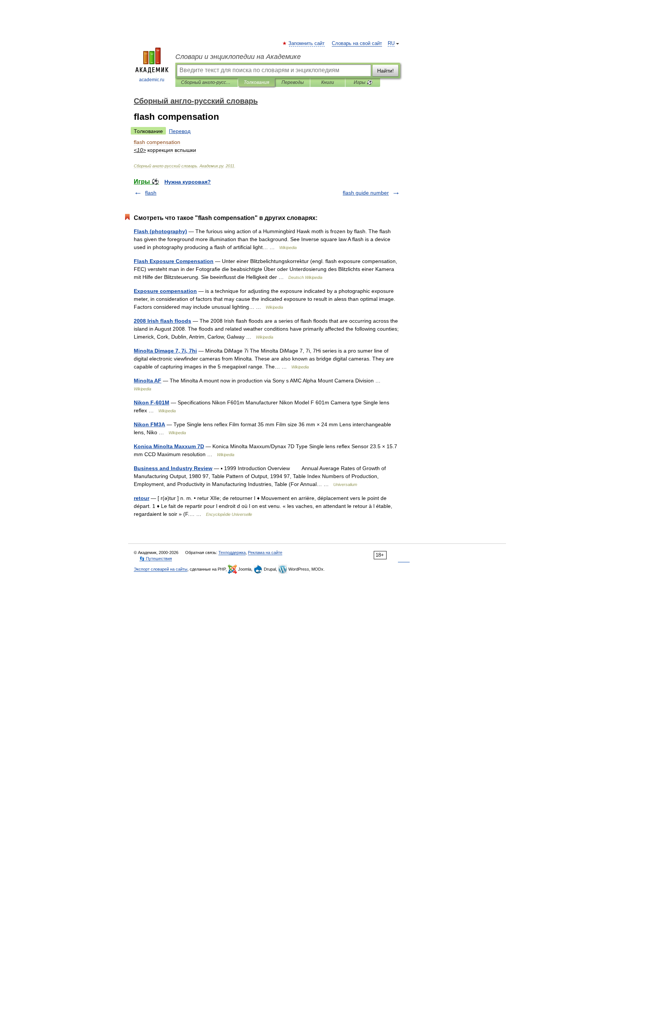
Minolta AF (147, 381)
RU (391, 43)
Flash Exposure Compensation (174, 261)
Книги (327, 82)
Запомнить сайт (307, 43)
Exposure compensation (165, 291)
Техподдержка (232, 552)
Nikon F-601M (151, 402)
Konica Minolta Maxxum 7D (169, 446)
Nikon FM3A (149, 424)
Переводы (293, 82)
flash (150, 193)
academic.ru (151, 79)
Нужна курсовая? (187, 182)
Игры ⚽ (363, 82)
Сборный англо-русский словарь (206, 82)
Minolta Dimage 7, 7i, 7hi (165, 351)
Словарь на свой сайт (357, 43)
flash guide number (366, 193)
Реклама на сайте (265, 552)
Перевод (179, 131)
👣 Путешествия (155, 558)
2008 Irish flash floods (162, 321)
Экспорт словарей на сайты (160, 569)
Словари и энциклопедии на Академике (238, 56)
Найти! (385, 71)
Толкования (256, 82)
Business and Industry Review (173, 468)
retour (141, 498)
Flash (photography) (160, 231)
